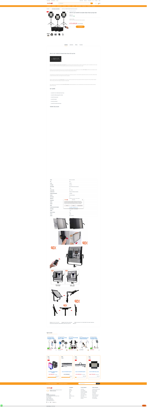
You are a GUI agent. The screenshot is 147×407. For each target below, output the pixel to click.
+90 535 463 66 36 (53, 0)
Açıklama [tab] (66, 44)
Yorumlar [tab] (81, 44)
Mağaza (70, 391)
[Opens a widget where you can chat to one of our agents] (144, 406)
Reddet (73, 205)
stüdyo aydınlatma (60, 323)
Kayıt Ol (98, 383)
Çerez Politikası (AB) (94, 398)
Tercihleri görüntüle (79, 205)
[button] (82, 199)
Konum (57, 0)
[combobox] (74, 3)
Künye (77, 207)
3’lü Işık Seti (78, 322)
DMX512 (86, 322)
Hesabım (96, 0)
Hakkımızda (85, 0)
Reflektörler (82, 398)
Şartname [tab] (71, 44)
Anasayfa (70, 389)
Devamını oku (56, 350)
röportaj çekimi (56, 323)
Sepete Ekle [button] (66, 350)
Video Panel (69, 323)
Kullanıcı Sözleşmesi (94, 391)
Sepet (70, 392)
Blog (92, 0)
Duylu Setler (81, 336)
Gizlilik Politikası (94, 392)
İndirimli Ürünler (81, 0)
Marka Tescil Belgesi (94, 390)
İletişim (99, 0)
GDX (87, 322)
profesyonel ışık (52, 323)
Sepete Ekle (80, 26)
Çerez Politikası (71, 207)
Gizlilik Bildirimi (74, 207)
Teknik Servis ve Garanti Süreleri (96, 389)
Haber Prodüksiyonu (91, 322)
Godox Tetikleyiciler (83, 390)
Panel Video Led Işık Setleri (68, 322)
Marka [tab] (76, 44)
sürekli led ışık (65, 323)
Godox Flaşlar (82, 389)
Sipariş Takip (90, 0)
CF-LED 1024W (82, 322)
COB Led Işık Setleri (71, 336)
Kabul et (67, 205)
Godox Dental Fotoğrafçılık (84, 391)
